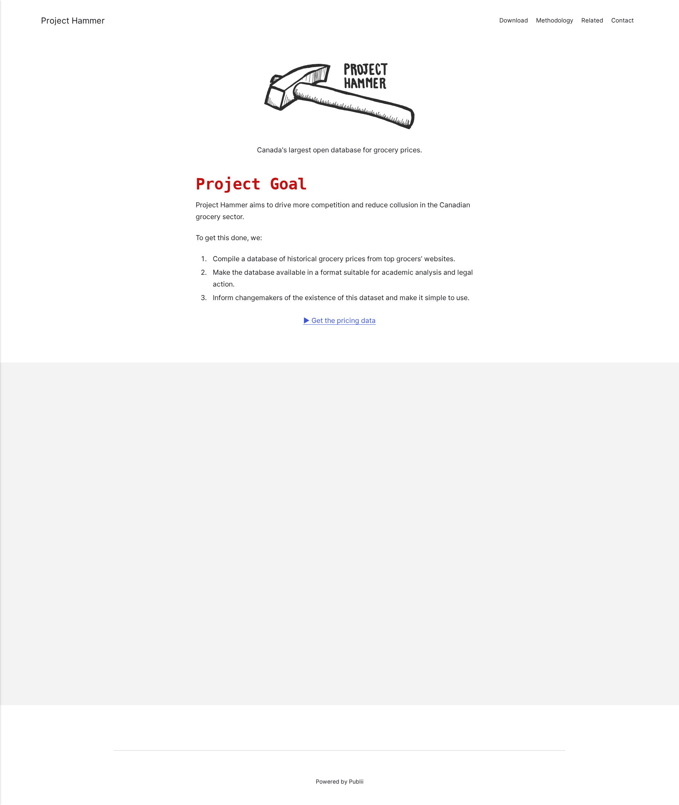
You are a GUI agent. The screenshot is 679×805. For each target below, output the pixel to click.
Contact (622, 20)
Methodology (554, 20)
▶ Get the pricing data (339, 320)
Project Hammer (73, 20)
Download (513, 20)
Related (592, 20)
